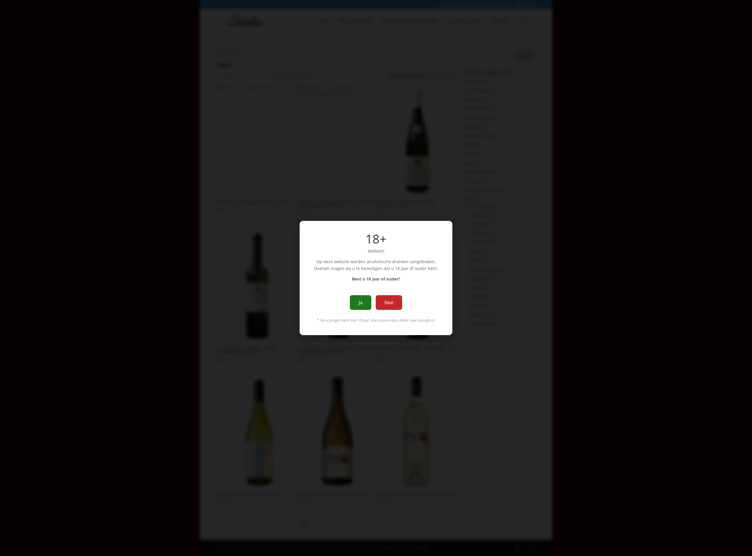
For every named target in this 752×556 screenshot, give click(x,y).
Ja (360, 302)
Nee (389, 302)
